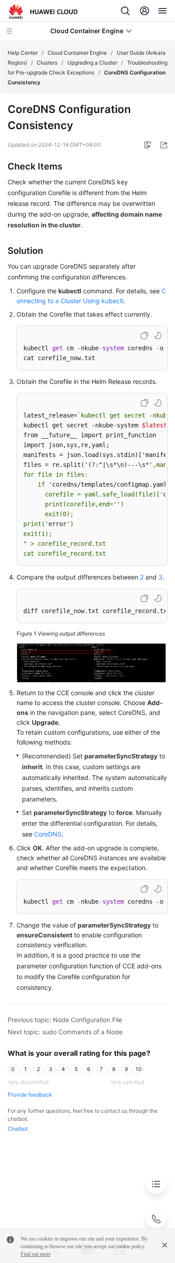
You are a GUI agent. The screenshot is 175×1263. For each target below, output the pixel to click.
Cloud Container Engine (77, 52)
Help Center (23, 52)
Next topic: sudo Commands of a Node (65, 1032)
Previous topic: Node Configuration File (65, 1019)
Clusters (47, 62)
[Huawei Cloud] (43, 11)
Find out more (36, 1254)
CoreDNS (47, 834)
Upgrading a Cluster (92, 62)
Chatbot (18, 1128)
